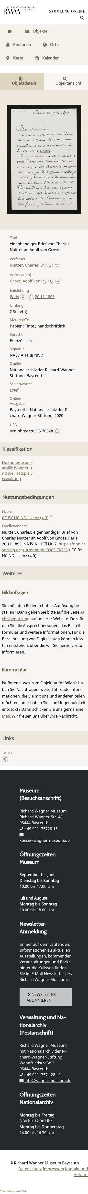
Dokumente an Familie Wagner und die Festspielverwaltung (17, 470)
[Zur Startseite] (67, 12)
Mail (6, 716)
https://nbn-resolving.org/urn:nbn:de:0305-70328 (44, 546)
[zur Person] (43, 265)
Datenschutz (30, 1168)
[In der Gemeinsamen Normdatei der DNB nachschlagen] (50, 265)
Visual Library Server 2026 (13, 1191)
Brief (14, 390)
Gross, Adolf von (25, 281)
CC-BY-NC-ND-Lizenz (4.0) (25, 517)
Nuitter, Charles (24, 265)
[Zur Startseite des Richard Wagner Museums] (19, 13)
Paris (14, 296)
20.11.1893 (45, 296)
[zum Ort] (23, 297)
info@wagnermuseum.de (47, 1080)
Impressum (53, 1168)
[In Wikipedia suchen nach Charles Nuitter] (57, 265)
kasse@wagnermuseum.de (45, 840)
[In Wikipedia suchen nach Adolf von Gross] (58, 281)
